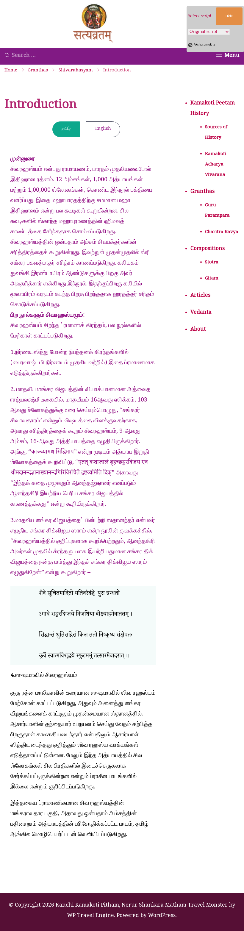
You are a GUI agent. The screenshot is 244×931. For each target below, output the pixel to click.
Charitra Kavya (221, 232)
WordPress (162, 916)
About (198, 330)
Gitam (211, 278)
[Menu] (219, 56)
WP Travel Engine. (91, 916)
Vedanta (201, 313)
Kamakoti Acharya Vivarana (215, 165)
